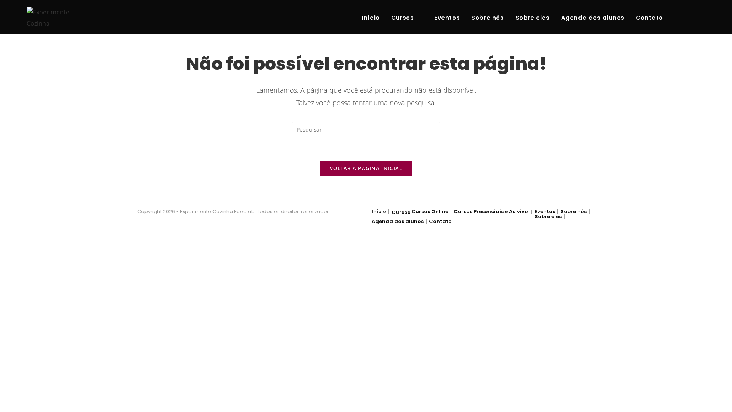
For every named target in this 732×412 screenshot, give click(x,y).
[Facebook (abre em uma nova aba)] (678, 17)
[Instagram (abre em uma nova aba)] (690, 17)
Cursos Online (429, 211)
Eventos (545, 211)
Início (379, 211)
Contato (440, 221)
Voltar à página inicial (366, 168)
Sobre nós (573, 211)
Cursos (401, 212)
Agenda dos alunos (398, 221)
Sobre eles (548, 216)
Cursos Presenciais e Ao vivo (491, 211)
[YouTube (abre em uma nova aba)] (702, 17)
